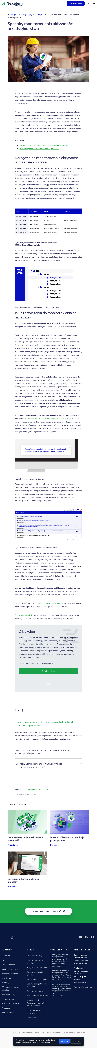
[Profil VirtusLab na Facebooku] (92, 937)
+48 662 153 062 (81, 960)
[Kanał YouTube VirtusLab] (80, 937)
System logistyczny (35, 991)
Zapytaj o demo (48, 671)
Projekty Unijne (8, 998)
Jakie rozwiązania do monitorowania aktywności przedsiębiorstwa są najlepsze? (38, 765)
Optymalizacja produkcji (37, 14)
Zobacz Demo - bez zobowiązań (46, 911)
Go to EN (64, 1041)
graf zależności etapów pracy (49, 603)
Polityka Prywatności (10, 1003)
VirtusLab (81, 1032)
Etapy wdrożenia (8, 964)
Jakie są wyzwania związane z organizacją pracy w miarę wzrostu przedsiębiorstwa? (42, 751)
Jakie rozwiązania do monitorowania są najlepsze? (39, 148)
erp (21, 789)
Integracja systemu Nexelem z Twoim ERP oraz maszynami (36, 1003)
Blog (24, 14)
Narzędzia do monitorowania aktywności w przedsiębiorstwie (44, 145)
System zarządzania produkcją (35, 961)
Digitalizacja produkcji (23, 615)
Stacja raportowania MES (37, 967)
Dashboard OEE (33, 1017)
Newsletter (6, 978)
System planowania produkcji (35, 973)
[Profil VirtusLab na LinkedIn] (86, 937)
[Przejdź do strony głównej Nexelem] (12, 3)
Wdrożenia (6, 1007)
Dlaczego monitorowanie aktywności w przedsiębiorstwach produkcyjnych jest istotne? (44, 723)
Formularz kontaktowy (83, 987)
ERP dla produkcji (8, 994)
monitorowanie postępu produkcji (36, 789)
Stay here (76, 1041)
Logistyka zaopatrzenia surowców (36, 985)
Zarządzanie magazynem (37, 979)
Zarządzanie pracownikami (37, 995)
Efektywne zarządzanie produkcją (11, 988)
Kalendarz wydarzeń (10, 973)
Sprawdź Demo (76, 3)
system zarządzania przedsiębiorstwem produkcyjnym (49, 418)
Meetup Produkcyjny (10, 969)
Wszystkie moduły (34, 955)
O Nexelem (6, 955)
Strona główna (14, 14)
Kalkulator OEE (8, 1012)
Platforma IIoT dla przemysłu (34, 1011)
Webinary (5, 982)
